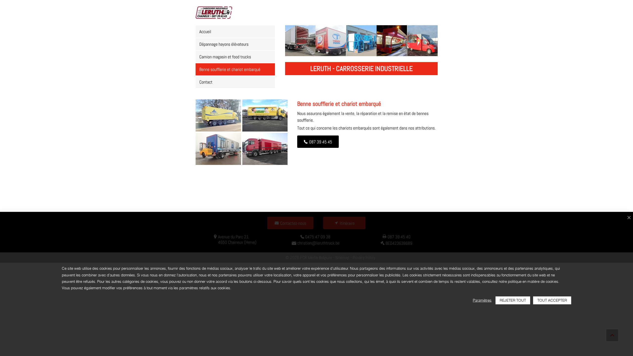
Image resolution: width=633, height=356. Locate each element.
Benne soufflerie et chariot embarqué (229, 69)
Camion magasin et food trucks (225, 57)
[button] (300, 40)
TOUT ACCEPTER (552, 300)
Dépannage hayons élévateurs (224, 44)
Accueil (205, 31)
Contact (205, 82)
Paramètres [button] (482, 300)
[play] (277, 160)
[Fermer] (629, 218)
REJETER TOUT (513, 300)
